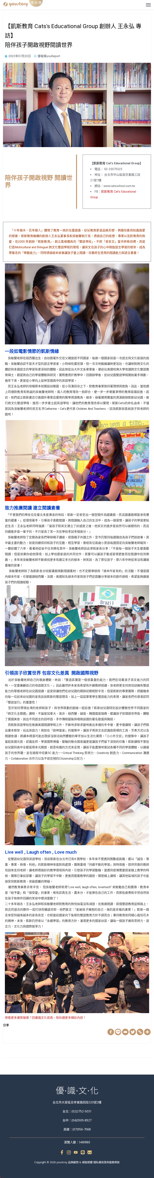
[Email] (125, 1032)
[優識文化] (23, 4)
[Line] (118, 1032)
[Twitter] (132, 1032)
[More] (147, 1032)
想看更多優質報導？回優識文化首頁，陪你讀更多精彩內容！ (45, 1017)
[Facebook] (110, 1032)
